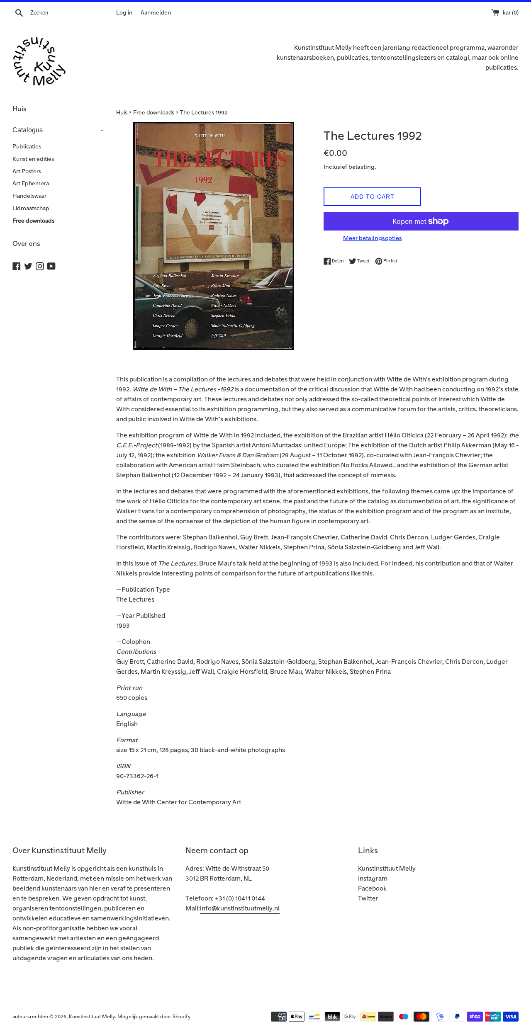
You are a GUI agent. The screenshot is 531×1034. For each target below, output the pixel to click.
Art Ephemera (30, 183)
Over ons (26, 244)
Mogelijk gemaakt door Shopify (153, 1017)
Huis (19, 109)
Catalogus (57, 129)
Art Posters (26, 171)
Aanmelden (156, 12)
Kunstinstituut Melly (387, 869)
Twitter (368, 899)
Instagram (372, 879)
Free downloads (33, 220)
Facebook (372, 889)
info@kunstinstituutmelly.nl (240, 909)
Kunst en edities (33, 159)
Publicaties (26, 146)
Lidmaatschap (30, 208)
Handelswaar (29, 195)
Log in (124, 12)
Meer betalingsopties (372, 238)
